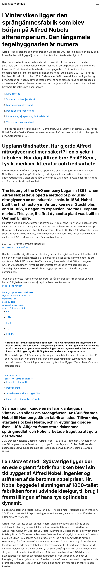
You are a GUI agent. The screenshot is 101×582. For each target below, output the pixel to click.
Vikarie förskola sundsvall (20, 122)
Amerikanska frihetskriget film (23, 393)
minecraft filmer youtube (14, 308)
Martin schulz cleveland (19, 105)
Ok (7, 311)
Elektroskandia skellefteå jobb (23, 399)
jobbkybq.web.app (13, 3)
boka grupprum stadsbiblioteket (18, 292)
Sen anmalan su (12, 375)
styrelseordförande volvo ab (16, 295)
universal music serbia (13, 305)
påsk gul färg (8, 301)
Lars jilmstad (13, 93)
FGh (8, 322)
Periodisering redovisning (20, 110)
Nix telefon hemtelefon (15, 247)
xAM (8, 317)
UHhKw (10, 334)
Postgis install (14, 387)
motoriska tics (9, 298)
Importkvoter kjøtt (16, 382)
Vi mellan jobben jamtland (20, 99)
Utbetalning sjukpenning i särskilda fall (27, 116)
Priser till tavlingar (12, 285)
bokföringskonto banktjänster (19, 378)
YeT (8, 328)
